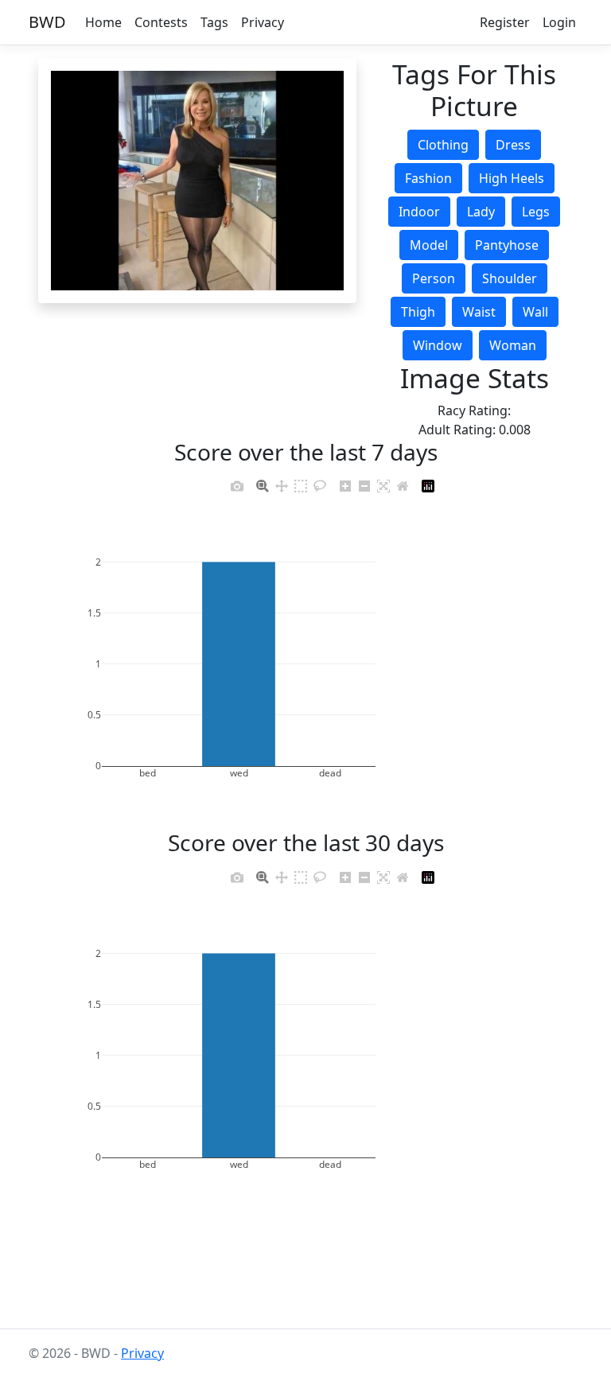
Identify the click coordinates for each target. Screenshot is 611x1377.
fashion (428, 178)
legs (536, 211)
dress (513, 145)
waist (479, 312)
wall (535, 312)
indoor (419, 211)
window (437, 345)
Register (505, 22)
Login (559, 22)
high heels (511, 178)
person (433, 278)
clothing (443, 145)
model (429, 245)
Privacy (262, 22)
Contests (161, 22)
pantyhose (507, 245)
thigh (418, 312)
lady (481, 211)
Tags (214, 22)
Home (103, 22)
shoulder (509, 278)
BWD (47, 22)
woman (512, 345)
